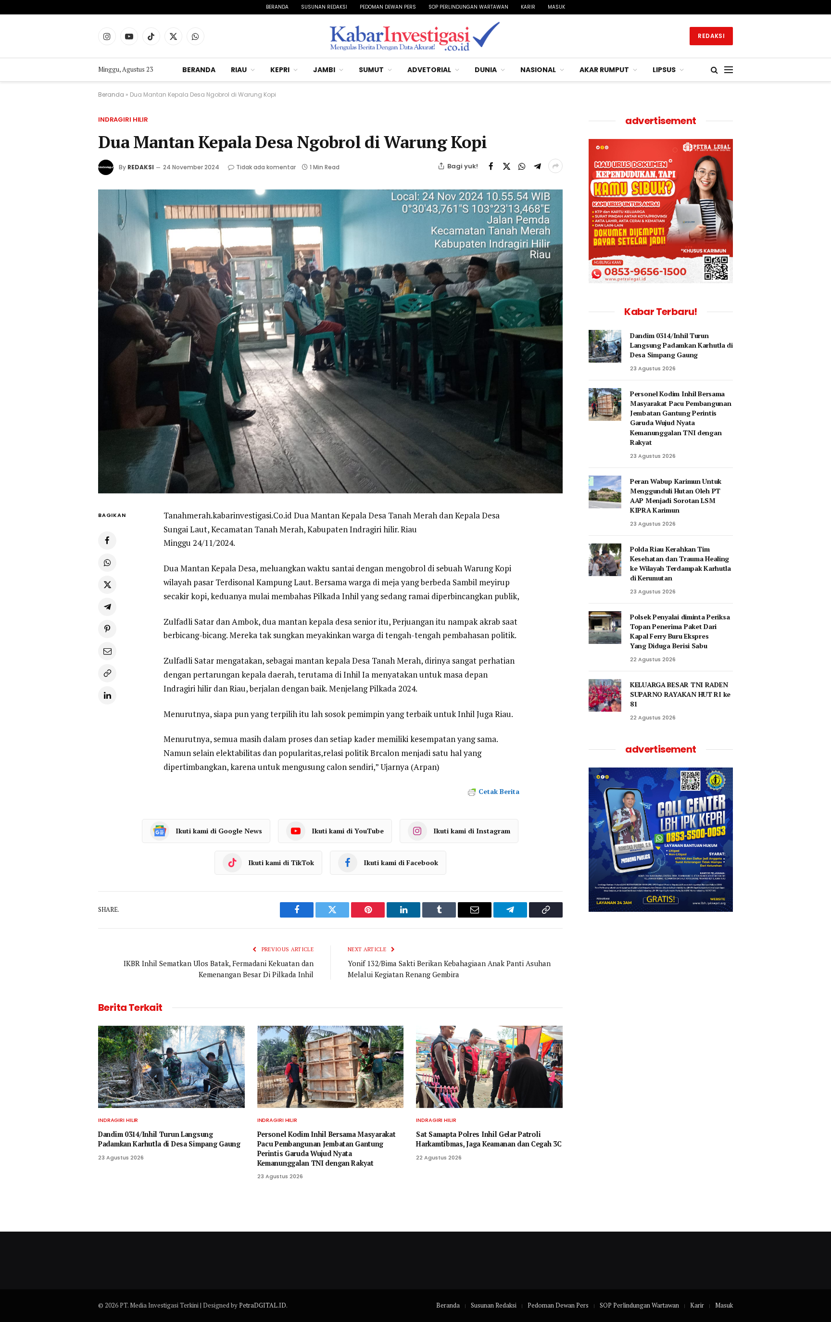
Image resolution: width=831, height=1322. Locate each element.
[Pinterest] (107, 628)
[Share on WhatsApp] (522, 166)
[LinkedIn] (107, 695)
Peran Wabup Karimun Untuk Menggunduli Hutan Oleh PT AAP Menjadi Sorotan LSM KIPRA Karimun (675, 496)
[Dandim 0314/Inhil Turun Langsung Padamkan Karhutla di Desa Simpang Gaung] (171, 1067)
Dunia (486, 70)
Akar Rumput (604, 70)
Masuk (556, 7)
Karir (528, 7)
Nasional (538, 70)
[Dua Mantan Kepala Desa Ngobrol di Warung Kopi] (330, 341)
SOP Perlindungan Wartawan (468, 7)
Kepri (280, 70)
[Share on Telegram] (537, 166)
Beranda (277, 7)
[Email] (107, 651)
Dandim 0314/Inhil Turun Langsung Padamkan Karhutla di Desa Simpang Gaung (169, 1139)
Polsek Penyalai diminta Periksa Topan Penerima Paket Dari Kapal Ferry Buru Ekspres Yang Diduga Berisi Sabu (680, 631)
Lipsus (664, 70)
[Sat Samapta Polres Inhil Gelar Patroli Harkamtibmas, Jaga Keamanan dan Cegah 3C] (489, 1067)
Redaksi (711, 36)
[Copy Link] (107, 673)
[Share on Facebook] (491, 166)
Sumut (371, 70)
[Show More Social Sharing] (555, 166)
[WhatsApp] (107, 562)
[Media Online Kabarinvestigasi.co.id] (415, 36)
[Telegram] (107, 606)
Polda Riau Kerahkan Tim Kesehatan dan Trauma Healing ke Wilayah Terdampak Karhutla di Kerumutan (680, 563)
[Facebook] (107, 540)
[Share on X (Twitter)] (506, 166)
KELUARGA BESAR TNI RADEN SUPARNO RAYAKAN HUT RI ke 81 (680, 694)
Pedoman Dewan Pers (388, 7)
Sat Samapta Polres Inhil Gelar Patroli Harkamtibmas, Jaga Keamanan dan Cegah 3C (488, 1139)
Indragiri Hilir (123, 119)
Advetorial (429, 70)
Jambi (324, 70)
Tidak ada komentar (266, 167)
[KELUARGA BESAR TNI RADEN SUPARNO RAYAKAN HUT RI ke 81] (605, 695)
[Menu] (728, 70)
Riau (239, 70)
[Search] (714, 70)
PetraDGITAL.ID (262, 1305)
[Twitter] (107, 584)
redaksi (140, 167)
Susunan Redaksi (324, 7)
